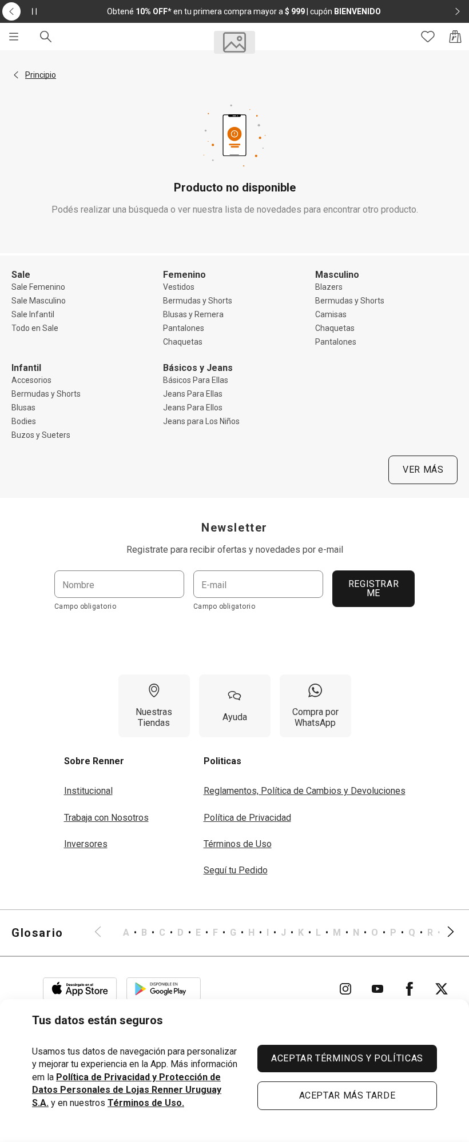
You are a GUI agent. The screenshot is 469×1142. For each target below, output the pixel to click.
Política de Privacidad (247, 817)
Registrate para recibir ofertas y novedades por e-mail (234, 549)
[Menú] (13, 36)
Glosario (37, 933)
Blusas (23, 407)
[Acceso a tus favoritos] (428, 36)
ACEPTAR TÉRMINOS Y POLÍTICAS (347, 1058)
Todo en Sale (34, 328)
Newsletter (234, 527)
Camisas (331, 314)
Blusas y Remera (193, 314)
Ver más (423, 469)
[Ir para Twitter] (441, 989)
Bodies (23, 421)
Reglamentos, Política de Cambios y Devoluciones (305, 790)
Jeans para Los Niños (201, 421)
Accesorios (31, 380)
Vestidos (178, 287)
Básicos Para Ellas (195, 380)
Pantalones (183, 328)
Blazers (329, 287)
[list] (274, 933)
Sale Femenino (38, 287)
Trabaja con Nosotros (106, 817)
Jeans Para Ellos (192, 407)
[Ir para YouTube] (377, 989)
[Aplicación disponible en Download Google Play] (163, 988)
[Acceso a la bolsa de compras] (455, 36)
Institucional (88, 790)
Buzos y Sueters (40, 435)
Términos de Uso (238, 843)
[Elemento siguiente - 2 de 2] (457, 11)
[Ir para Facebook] (409, 989)
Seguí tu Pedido (236, 870)
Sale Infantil (32, 314)
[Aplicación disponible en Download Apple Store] (80, 988)
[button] (16, 74)
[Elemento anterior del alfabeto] (104, 933)
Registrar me (373, 588)
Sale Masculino (38, 300)
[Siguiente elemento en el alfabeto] (444, 933)
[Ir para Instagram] (345, 989)
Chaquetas (182, 341)
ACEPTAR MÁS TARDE (347, 1095)
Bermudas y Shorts (197, 300)
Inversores (86, 843)
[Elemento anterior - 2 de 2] (11, 11)
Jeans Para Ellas (192, 393)
